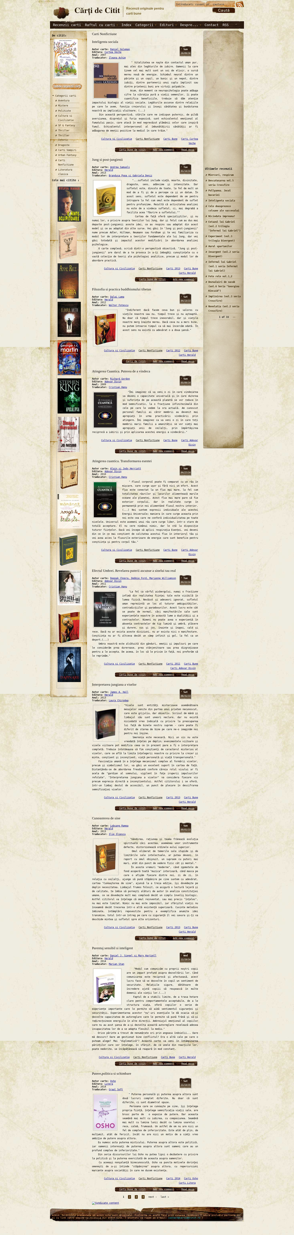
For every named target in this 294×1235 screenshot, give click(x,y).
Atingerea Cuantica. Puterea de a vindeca (121, 371)
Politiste (64, 110)
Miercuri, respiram (221, 175)
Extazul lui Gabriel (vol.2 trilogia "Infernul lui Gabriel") (224, 226)
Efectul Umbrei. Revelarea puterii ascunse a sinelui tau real (134, 571)
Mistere (63, 105)
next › (152, 1197)
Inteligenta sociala (105, 42)
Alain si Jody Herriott (125, 468)
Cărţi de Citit (97, 10)
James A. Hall (119, 692)
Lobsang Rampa (119, 825)
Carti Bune (170, 138)
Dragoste (63, 145)
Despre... (189, 25)
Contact (212, 25)
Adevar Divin (113, 381)
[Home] (61, 19)
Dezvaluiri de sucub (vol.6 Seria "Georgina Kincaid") (223, 286)
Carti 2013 (173, 268)
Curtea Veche (113, 52)
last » (165, 1197)
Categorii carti (65, 95)
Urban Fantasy (67, 155)
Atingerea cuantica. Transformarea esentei (122, 461)
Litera (109, 1083)
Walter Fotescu (118, 305)
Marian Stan (116, 964)
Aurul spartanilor (220, 246)
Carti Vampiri (67, 150)
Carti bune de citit (132, 149)
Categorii (144, 25)
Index (126, 25)
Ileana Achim (117, 57)
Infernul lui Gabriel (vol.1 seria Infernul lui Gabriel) (223, 266)
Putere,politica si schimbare (111, 1073)
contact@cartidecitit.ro (184, 1218)
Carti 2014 (173, 1178)
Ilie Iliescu (117, 834)
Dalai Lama (117, 296)
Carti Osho (191, 1178)
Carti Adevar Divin (183, 668)
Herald (109, 170)
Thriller (63, 130)
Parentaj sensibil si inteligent (112, 948)
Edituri (167, 25)
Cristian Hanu (118, 387)
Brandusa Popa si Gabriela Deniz (130, 175)
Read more (187, 149)
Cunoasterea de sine (106, 818)
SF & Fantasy (66, 125)
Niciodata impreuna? (221, 216)
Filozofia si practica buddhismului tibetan (121, 289)
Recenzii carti (67, 25)
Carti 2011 (173, 663)
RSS (226, 25)
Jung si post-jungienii (107, 160)
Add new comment (163, 149)
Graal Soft (116, 1089)
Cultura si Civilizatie (116, 138)
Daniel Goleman (120, 49)
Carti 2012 (173, 350)
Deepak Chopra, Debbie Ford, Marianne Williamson (143, 578)
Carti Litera (187, 1182)
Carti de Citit (136, 361)
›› (234, 317)
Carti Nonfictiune (148, 138)
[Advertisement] (222, 102)
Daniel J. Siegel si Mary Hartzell (133, 955)
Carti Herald (187, 273)
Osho (113, 1081)
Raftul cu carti (100, 25)
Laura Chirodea (118, 700)
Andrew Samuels (120, 167)
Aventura (63, 100)
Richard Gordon (120, 378)
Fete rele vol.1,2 (220, 276)
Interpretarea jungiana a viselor (114, 684)
